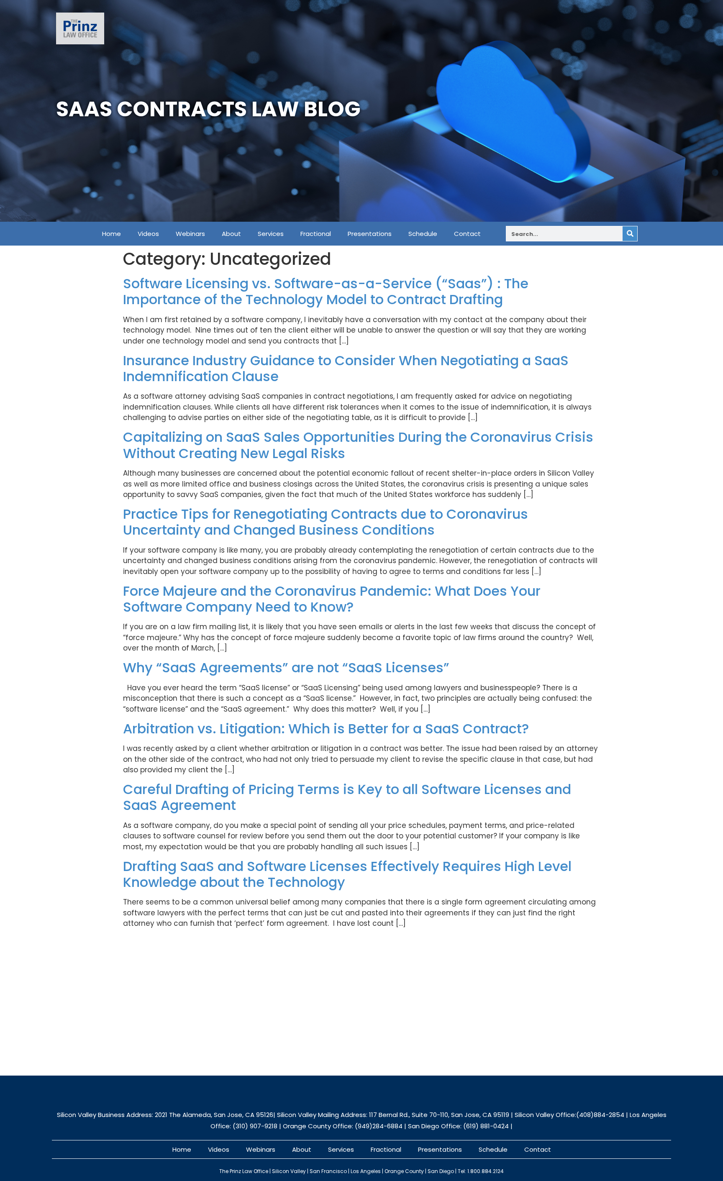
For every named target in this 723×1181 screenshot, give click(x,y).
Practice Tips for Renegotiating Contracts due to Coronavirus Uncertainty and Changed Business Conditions (325, 522)
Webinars (190, 234)
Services (271, 234)
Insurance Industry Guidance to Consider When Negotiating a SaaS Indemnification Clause (346, 368)
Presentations (370, 234)
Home (111, 234)
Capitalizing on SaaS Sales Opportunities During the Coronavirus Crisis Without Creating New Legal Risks (358, 445)
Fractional (315, 234)
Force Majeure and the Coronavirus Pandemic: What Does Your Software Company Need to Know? (332, 599)
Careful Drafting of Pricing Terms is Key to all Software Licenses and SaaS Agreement (347, 797)
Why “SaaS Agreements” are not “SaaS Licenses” (286, 667)
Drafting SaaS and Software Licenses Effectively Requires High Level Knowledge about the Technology (347, 874)
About (231, 234)
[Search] (630, 233)
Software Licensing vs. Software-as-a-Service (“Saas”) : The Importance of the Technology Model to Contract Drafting (325, 291)
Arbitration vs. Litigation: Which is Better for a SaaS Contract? (326, 728)
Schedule (422, 234)
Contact (467, 234)
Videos (148, 234)
